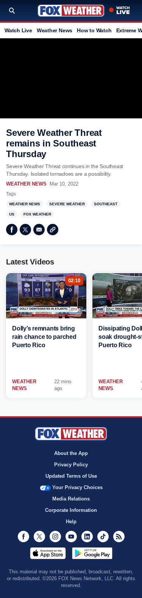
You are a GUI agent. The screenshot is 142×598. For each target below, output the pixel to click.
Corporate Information (71, 510)
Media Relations (71, 499)
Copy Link (52, 229)
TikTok (103, 536)
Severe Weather (67, 204)
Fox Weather (71, 11)
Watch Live (18, 30)
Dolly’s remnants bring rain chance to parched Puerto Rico (44, 336)
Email (39, 229)
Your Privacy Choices (77, 487)
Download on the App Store (48, 553)
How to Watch (94, 30)
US (11, 214)
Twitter (25, 229)
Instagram (55, 536)
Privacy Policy (71, 464)
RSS (119, 536)
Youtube (71, 536)
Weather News (54, 30)
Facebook (11, 229)
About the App (71, 453)
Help (71, 521)
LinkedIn (87, 536)
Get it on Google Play (92, 553)
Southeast (105, 204)
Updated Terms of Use (71, 476)
